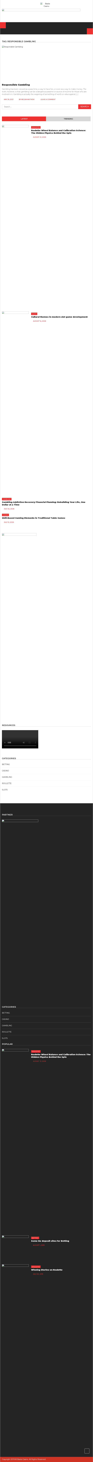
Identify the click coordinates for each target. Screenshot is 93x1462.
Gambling (7, 499)
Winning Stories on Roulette (46, 1270)
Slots (34, 314)
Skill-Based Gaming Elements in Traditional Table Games (33, 518)
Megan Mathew (28, 99)
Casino (5, 515)
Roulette (36, 127)
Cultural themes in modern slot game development (59, 317)
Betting (6, 764)
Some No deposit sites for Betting (50, 1241)
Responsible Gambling (16, 84)
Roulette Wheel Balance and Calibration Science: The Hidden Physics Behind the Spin (58, 131)
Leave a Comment (48, 99)
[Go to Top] (87, 1451)
